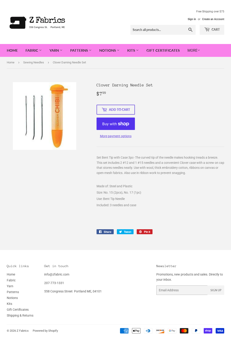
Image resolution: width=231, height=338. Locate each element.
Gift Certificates (163, 50)
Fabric (32, 50)
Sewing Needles (33, 62)
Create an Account (213, 19)
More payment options (116, 136)
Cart (215, 29)
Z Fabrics (23, 330)
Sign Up (215, 290)
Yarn (54, 50)
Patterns (79, 50)
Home (12, 50)
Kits (131, 50)
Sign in (192, 19)
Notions (108, 50)
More (192, 50)
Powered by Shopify (45, 330)
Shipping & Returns (20, 315)
